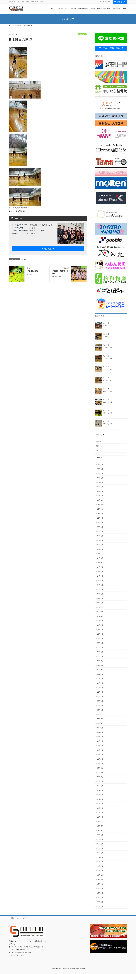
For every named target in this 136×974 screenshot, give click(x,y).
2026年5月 (99, 478)
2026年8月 (99, 464)
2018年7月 (99, 897)
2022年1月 (99, 710)
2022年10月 (100, 670)
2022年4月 (99, 696)
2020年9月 (99, 781)
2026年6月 (99, 473)
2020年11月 (99, 772)
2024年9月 (99, 567)
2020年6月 (99, 795)
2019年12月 (100, 821)
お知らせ (82, 34)
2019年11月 (99, 826)
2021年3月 (99, 754)
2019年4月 (99, 857)
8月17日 (106, 399)
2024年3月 (99, 594)
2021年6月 (99, 741)
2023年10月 (100, 616)
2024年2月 (99, 598)
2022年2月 (99, 705)
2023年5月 (99, 638)
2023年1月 (99, 656)
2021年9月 (99, 728)
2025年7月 (99, 522)
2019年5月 (99, 853)
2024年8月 (99, 571)
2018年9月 (99, 888)
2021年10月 (100, 723)
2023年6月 (99, 634)
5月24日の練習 (32, 271)
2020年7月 (99, 790)
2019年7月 (99, 844)
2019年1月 (99, 870)
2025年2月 (99, 545)
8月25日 (106, 323)
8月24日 (106, 334)
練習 (97, 446)
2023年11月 (99, 612)
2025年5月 (99, 531)
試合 (97, 450)
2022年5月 (99, 692)
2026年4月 (99, 482)
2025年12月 (100, 500)
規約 (12, 918)
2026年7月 (99, 469)
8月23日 (106, 345)
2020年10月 (100, 777)
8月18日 (106, 388)
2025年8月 (99, 518)
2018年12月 (100, 875)
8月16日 (106, 410)
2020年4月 (99, 804)
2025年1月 (99, 549)
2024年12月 (100, 553)
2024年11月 (99, 558)
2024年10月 (100, 563)
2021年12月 (100, 714)
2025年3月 (99, 540)
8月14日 (106, 421)
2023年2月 (99, 652)
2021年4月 (99, 750)
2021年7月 (99, 737)
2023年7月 (99, 629)
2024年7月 (99, 576)
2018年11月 (99, 879)
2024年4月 (99, 589)
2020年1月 (99, 817)
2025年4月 (99, 536)
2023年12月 (100, 607)
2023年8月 (99, 625)
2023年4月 (99, 643)
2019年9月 (99, 835)
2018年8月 (99, 893)
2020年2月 (99, 812)
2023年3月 (99, 647)
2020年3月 (99, 808)
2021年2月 (99, 759)
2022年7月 (99, 683)
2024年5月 (99, 585)
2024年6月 (99, 580)
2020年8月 (99, 786)
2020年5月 (99, 799)
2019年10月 (100, 830)
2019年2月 (99, 866)
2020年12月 (100, 768)
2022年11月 (99, 665)
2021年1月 (99, 763)
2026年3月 (99, 487)
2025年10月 (100, 509)
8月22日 (106, 356)
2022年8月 (99, 679)
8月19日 (106, 377)
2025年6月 (99, 527)
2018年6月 (99, 902)
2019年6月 (99, 848)
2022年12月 (100, 661)
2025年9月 (99, 513)
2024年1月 (99, 603)
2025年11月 (99, 504)
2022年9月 (99, 674)
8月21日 (106, 367)
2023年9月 (99, 621)
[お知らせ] (16, 273)
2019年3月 (99, 862)
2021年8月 (99, 732)
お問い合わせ (121, 2)
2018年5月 (99, 906)
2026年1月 (99, 495)
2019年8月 (99, 839)
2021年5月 (99, 745)
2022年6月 (99, 687)
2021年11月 (99, 719)
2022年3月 (99, 701)
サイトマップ (21, 918)
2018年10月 (100, 884)
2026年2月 (99, 491)
